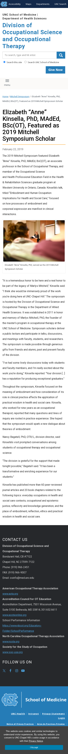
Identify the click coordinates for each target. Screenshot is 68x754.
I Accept (34, 747)
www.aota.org (10, 593)
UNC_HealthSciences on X (4, 670)
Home (5, 96)
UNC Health (18, 713)
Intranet (33, 713)
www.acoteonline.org (14, 615)
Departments (43, 3)
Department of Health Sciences (24, 18)
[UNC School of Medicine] (34, 699)
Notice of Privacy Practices (20, 724)
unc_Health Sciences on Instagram (16, 670)
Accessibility (15, 3)
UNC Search (60, 3)
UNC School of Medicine (19, 14)
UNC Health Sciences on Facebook (10, 670)
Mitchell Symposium (19, 96)
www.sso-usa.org (12, 652)
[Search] (61, 55)
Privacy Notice (36, 741)
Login (61, 717)
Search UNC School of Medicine (43, 62)
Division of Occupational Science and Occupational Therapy (32, 36)
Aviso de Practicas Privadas (51, 724)
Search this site (14, 62)
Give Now (55, 70)
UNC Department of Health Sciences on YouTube (23, 670)
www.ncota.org (10, 641)
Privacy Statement (53, 713)
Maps (28, 3)
